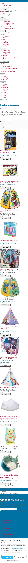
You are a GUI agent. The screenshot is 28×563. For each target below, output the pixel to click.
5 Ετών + (5, 94)
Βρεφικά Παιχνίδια (7, 21)
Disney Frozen (6, 50)
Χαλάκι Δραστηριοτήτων (9, 71)
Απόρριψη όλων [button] (20, 557)
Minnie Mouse (6, 52)
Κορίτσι (5, 79)
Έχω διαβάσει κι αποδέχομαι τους (13, 511)
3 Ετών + (5, 92)
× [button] (26, 539)
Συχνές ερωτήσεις (7, 536)
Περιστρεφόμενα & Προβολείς (10, 68)
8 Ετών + (5, 97)
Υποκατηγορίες (6, 20)
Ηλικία (3, 82)
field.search (3, 7)
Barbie (4, 525)
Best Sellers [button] (3, 519)
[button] (14, 560)
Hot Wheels (6, 522)
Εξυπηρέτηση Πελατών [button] (6, 533)
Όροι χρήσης (6, 538)
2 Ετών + (5, 90)
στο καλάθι (5, 159)
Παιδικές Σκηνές (7, 26)
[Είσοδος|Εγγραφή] (0, 5)
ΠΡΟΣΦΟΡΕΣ (6, 530)
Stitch (4, 58)
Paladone (5, 46)
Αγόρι (4, 76)
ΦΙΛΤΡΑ (2, 18)
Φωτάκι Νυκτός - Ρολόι (8, 28)
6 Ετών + (5, 95)
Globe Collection (7, 36)
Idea (4, 37)
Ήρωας (4, 48)
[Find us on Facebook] (3, 513)
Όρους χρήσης (22, 511)
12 (3, 124)
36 (3, 128)
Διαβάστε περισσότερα (18, 548)
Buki (4, 34)
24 (3, 126)
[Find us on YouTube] (3, 514)
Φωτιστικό (5, 70)
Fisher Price (6, 524)
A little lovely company (8, 33)
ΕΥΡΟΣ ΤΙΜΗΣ (3, 100)
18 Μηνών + (6, 89)
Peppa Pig (5, 55)
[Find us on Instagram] (3, 516)
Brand (3, 31)
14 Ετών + (5, 87)
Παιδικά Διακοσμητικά (8, 23)
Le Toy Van (5, 41)
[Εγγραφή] (16, 509)
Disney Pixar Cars (7, 520)
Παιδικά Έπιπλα (7, 25)
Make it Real (6, 44)
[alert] (14, 550)
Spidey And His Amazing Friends (11, 57)
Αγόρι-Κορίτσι (6, 78)
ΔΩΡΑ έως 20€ (6, 528)
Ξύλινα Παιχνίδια (7, 66)
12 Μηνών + (6, 86)
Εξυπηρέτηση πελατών (8, 534)
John (4, 39)
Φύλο (3, 74)
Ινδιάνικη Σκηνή (7, 65)
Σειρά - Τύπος (5, 61)
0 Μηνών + (5, 84)
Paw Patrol (5, 54)
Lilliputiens (5, 42)
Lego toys (5, 527)
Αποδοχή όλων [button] (7, 557)
